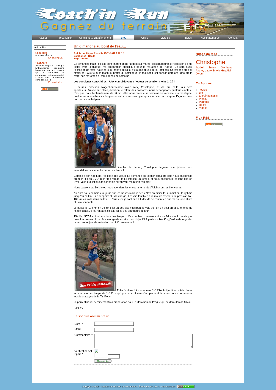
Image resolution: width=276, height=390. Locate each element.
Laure (208, 70)
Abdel (200, 67)
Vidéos (203, 107)
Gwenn (200, 73)
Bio (201, 92)
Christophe (210, 62)
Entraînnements (208, 95)
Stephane (226, 67)
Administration (168, 386)
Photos (203, 98)
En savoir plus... (56, 58)
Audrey (200, 70)
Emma (212, 67)
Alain (229, 70)
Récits (202, 104)
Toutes (203, 89)
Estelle (217, 70)
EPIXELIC (154, 386)
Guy (223, 70)
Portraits (204, 101)
